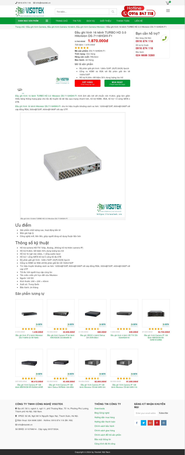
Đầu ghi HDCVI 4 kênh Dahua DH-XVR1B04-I (92, 336)
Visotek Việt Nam (102, 452)
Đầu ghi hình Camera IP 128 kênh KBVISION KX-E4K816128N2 (156, 337)
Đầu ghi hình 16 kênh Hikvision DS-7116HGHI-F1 (38, 106)
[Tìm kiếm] (113, 12)
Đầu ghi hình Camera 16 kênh (61, 26)
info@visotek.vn (43, 2)
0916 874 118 (24, 2)
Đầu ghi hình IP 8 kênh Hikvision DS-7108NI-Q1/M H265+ (29, 336)
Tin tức (77, 20)
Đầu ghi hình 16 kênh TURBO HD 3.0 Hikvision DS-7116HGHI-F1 (46, 95)
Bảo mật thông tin (103, 439)
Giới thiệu (105, 20)
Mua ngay (117, 83)
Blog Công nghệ (102, 412)
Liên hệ (139, 20)
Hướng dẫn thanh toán (105, 421)
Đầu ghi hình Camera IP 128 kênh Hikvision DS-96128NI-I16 (124, 386)
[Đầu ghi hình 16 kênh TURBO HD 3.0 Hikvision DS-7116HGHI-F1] (29, 11)
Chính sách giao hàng (105, 430)
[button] (16, 89)
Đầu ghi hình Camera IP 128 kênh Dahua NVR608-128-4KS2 (61, 386)
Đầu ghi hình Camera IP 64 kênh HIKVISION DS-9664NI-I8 (60, 336)
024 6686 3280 (145, 55)
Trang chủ (62, 20)
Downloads (100, 408)
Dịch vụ (91, 20)
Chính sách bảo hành (104, 426)
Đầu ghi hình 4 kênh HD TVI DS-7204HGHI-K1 (124, 336)
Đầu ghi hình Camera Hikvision (90, 26)
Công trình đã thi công (105, 443)
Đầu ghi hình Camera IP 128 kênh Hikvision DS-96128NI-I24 (93, 386)
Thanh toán (122, 20)
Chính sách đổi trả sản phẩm (108, 434)
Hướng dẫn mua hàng (105, 417)
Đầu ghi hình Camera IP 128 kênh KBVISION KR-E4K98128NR (29, 386)
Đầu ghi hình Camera (36, 26)
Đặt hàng (88, 83)
